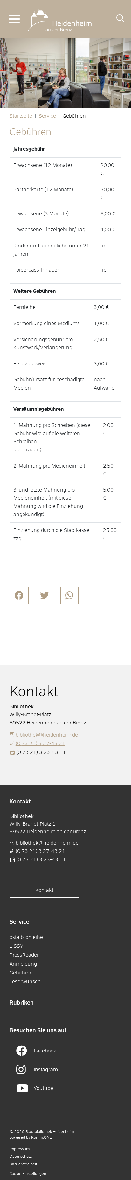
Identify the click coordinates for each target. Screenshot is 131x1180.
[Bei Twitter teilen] (44, 595)
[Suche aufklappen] (120, 19)
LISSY (16, 946)
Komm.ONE (41, 1138)
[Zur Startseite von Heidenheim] (59, 18)
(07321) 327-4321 (40, 743)
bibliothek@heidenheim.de (47, 735)
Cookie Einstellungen (28, 1174)
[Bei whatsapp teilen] (69, 595)
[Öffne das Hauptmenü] (14, 19)
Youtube (43, 1088)
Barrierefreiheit (23, 1164)
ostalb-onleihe (26, 937)
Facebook (45, 1050)
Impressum (20, 1149)
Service (47, 116)
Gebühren (21, 972)
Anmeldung (23, 964)
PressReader (24, 955)
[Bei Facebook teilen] (19, 595)
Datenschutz (21, 1157)
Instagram (46, 1069)
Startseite (21, 116)
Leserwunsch (25, 981)
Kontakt (44, 890)
